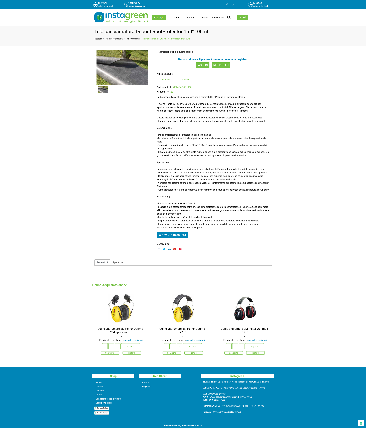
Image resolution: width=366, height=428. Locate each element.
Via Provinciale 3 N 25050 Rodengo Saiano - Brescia (242, 388)
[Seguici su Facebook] (227, 4)
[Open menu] (159, 17)
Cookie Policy (102, 413)
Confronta (165, 79)
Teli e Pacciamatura (114, 39)
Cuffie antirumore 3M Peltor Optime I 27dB (182, 330)
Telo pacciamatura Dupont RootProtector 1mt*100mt (166, 39)
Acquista (131, 346)
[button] (122, 67)
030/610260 (219, 400)
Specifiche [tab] (118, 262)
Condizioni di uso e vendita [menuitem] (108, 399)
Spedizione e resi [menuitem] (104, 403)
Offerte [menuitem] (176, 17)
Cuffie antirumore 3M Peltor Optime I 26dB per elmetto (121, 330)
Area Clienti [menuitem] (218, 17)
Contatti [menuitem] (204, 17)
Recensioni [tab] (102, 262)
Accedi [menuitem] (145, 382)
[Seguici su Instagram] (232, 4)
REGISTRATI (221, 65)
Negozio (98, 39)
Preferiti (185, 79)
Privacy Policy (102, 408)
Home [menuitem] (99, 382)
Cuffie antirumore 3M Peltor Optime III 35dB (245, 330)
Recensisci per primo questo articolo (175, 51)
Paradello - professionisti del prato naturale (222, 412)
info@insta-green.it (216, 394)
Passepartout (195, 425)
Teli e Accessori (133, 39)
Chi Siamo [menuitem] (190, 17)
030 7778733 (246, 397)
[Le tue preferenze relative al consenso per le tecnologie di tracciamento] (361, 423)
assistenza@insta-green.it (227, 397)
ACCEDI (203, 65)
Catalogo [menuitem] (100, 390)
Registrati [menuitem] (146, 386)
